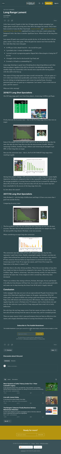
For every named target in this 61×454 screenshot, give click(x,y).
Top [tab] (5, 379)
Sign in (56, 3)
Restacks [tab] (13, 361)
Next (53, 350)
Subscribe (48, 3)
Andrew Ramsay (16, 391)
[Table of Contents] (2, 227)
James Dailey (15, 401)
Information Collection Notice (30, 338)
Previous (9, 350)
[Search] (39, 3)
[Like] (4, 20)
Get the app (38, 447)
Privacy (33, 443)
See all (6, 421)
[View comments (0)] (8, 20)
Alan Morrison (6, 15)
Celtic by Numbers (8, 9)
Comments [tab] (7, 361)
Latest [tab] (9, 379)
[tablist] (9, 360)
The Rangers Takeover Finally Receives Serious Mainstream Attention (19, 409)
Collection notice (44, 443)
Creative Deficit (36, 29)
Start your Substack (26, 447)
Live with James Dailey (11, 397)
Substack (23, 451)
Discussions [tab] (15, 379)
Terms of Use (38, 337)
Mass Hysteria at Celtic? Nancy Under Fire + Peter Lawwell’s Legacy (20, 384)
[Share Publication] (42, 3)
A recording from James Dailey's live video (14, 399)
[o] (51, 386)
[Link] (1, 92)
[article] (30, 388)
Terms (37, 443)
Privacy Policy (42, 338)
